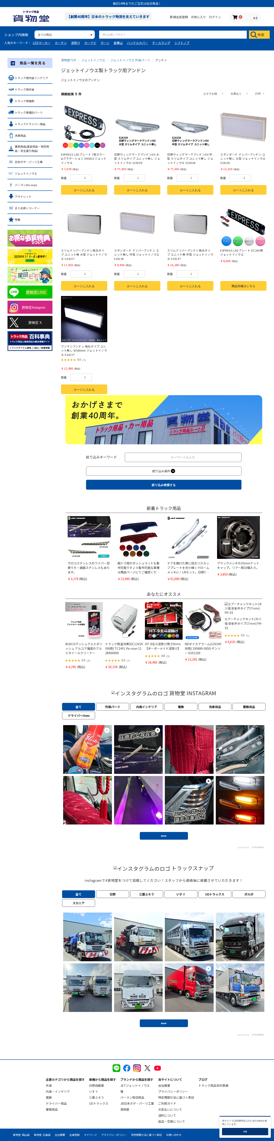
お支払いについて (170, 1109)
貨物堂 (124, 1109)
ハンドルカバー (137, 43)
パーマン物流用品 (132, 1097)
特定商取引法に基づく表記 (176, 1097)
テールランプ (161, 43)
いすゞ (93, 1091)
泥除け (75, 43)
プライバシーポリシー (173, 1091)
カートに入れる (84, 190)
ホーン (105, 43)
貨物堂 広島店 (42, 1135)
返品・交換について (171, 1121)
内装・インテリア (58, 1091)
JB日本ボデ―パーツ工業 (137, 1103)
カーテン (61, 43)
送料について (167, 1115)
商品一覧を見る (33, 62)
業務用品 (52, 1109)
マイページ (90, 1135)
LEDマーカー (42, 43)
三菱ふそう (96, 1097)
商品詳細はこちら (243, 286)
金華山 (118, 43)
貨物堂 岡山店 (21, 1135)
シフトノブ (181, 43)
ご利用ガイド (167, 1103)
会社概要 (164, 1085)
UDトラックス (98, 1103)
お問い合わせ (174, 1135)
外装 (49, 1085)
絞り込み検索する (164, 485)
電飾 (49, 1097)
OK (245, 1131)
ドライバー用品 (56, 1103)
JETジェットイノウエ (135, 1085)
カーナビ (90, 43)
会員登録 (74, 1135)
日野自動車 (96, 1085)
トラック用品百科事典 (213, 1085)
